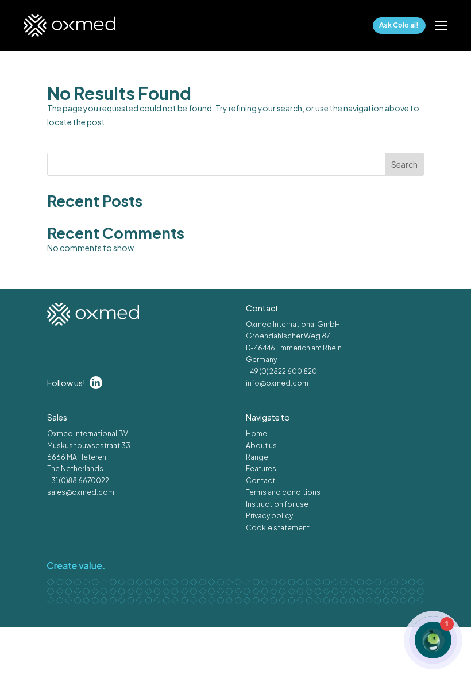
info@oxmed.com (277, 383)
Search (404, 164)
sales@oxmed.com (80, 492)
